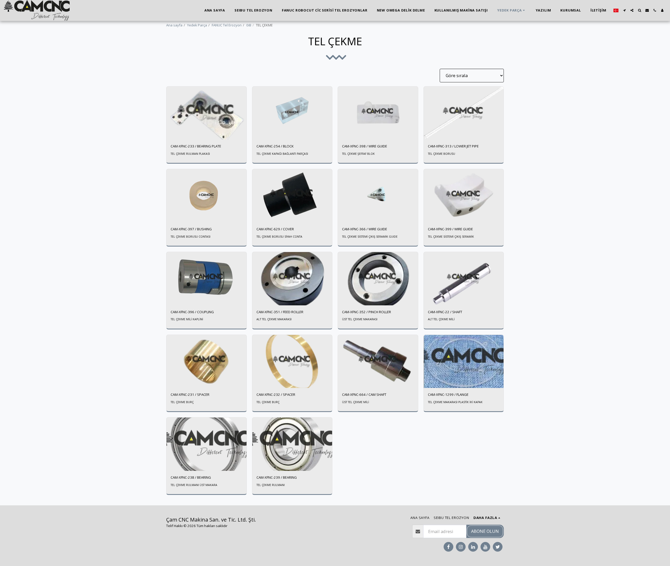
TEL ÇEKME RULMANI (270, 485)
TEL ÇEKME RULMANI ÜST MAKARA (194, 485)
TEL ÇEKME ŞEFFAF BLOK (358, 154)
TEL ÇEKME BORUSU (441, 154)
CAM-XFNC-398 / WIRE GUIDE (364, 146)
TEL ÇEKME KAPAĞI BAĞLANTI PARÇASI (282, 154)
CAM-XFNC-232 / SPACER (275, 394)
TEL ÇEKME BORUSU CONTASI (190, 236)
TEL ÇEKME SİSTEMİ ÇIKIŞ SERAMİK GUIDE (370, 236)
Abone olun (485, 531)
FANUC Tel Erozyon (227, 25)
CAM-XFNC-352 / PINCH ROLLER (366, 312)
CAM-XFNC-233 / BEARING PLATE (196, 146)
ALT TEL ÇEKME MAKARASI (274, 319)
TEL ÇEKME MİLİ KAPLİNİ (187, 319)
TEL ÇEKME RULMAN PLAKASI (190, 154)
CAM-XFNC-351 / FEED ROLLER (279, 312)
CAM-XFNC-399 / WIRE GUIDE (450, 229)
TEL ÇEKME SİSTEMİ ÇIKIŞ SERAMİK (451, 236)
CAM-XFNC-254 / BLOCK (275, 146)
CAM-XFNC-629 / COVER (275, 229)
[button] (624, 10)
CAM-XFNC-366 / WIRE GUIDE (364, 229)
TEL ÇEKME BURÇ (182, 402)
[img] (206, 113)
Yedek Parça (197, 25)
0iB (248, 25)
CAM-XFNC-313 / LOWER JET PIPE (453, 146)
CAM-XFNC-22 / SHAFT (445, 312)
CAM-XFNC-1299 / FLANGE (448, 394)
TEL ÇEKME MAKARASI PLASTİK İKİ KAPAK (455, 402)
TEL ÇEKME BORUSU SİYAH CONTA (279, 236)
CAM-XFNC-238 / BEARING (191, 477)
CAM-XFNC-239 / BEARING (276, 477)
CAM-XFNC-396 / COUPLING (192, 312)
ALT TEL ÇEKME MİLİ (441, 319)
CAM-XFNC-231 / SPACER (190, 394)
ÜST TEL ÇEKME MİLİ (355, 402)
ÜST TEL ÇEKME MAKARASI (359, 319)
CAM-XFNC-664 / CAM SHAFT (364, 394)
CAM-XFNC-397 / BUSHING (191, 229)
